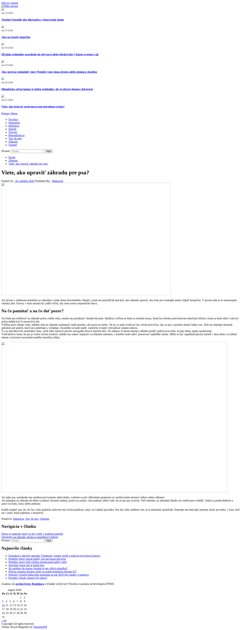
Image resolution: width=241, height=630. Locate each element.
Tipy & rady (15, 138)
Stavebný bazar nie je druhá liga (26, 565)
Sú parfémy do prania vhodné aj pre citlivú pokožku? (38, 568)
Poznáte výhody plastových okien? (27, 577)
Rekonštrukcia (16, 135)
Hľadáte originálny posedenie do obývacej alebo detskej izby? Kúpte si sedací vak (50, 54)
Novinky (13, 119)
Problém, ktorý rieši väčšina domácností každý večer (37, 562)
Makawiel (57, 180)
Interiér (12, 128)
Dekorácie (14, 122)
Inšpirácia (13, 125)
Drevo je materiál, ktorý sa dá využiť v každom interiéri (32, 533)
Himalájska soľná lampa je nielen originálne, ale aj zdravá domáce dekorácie (47, 89)
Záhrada (13, 141)
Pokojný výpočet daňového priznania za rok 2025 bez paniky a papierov (48, 574)
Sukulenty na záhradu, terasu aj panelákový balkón (29, 536)
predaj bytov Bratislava (30, 583)
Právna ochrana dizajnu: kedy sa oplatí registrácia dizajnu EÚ (42, 571)
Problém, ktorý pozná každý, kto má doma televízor (37, 558)
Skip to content (9, 2)
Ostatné (12, 144)
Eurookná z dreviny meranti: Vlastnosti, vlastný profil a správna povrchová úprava (54, 555)
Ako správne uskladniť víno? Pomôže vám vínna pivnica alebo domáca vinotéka (49, 71)
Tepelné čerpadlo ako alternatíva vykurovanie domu (32, 19)
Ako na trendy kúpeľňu (15, 37)
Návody (12, 132)
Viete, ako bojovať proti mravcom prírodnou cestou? (33, 106)
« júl (3, 620)
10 (3, 605)
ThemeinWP (40, 626)
